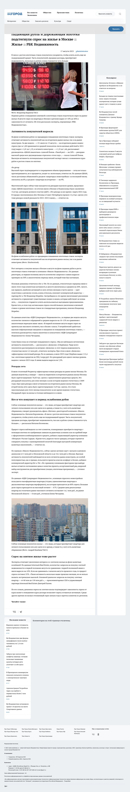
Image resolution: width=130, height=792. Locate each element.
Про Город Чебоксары (10, 729)
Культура (57, 21)
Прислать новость (105, 14)
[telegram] (22, 611)
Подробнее (67, 781)
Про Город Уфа (61, 731)
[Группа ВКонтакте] (93, 734)
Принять (116, 29)
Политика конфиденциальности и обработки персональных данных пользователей (28, 776)
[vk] (14, 611)
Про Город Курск (26, 731)
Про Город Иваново (79, 729)
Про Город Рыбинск (44, 731)
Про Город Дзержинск (10, 736)
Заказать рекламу (41, 21)
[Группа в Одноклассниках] (98, 734)
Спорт (69, 21)
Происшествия (63, 13)
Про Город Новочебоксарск (29, 729)
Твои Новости (26, 736)
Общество (47, 13)
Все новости (32, 13)
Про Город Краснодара (45, 736)
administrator (82, 51)
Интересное (11, 21)
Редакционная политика (11, 743)
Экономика (32, 15)
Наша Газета (60, 729)
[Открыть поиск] (120, 14)
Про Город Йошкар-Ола (11, 731)
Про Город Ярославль (45, 729)
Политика (79, 13)
